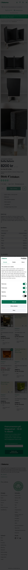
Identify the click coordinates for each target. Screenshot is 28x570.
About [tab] (23, 262)
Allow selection (14, 306)
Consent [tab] (5, 262)
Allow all (14, 301)
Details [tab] (14, 262)
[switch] (25, 288)
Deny (14, 310)
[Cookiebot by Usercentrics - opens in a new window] (21, 258)
